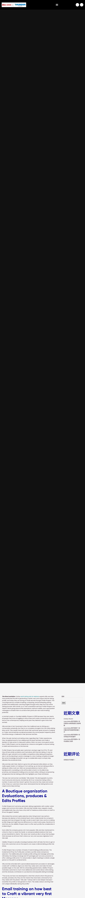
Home (38, 376)
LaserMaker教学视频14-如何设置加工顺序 (72, 740)
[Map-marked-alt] (81, 4)
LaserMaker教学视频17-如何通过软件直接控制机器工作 (72, 730)
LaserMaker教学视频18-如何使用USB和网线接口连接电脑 (72, 723)
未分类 (46, 376)
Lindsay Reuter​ (68, 719)
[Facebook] (77, 4)
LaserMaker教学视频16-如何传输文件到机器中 (72, 736)
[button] (57, 5)
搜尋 (63, 696)
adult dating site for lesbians (29, 696)
